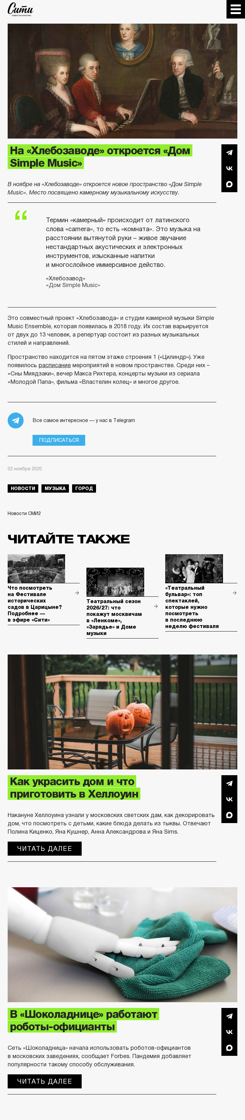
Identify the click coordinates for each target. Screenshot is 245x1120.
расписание (55, 365)
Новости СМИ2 (24, 513)
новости (23, 488)
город (84, 488)
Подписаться (59, 440)
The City (20, 9)
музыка (55, 488)
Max (229, 184)
